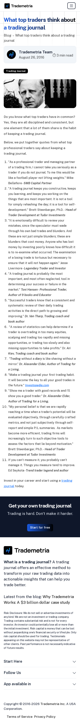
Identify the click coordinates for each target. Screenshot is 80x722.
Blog (7, 35)
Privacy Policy (44, 716)
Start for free (40, 527)
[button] (74, 662)
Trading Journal (16, 71)
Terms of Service (20, 716)
